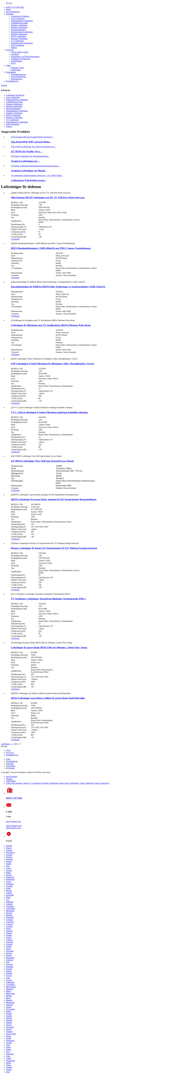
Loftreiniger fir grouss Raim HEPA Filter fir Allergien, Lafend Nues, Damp (49, 647)
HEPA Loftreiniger (18, 36)
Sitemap (9, 779)
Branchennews (17, 79)
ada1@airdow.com (13, 821)
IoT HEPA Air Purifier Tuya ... (26, 151)
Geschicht (15, 54)
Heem (8, 9)
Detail (17, 239)
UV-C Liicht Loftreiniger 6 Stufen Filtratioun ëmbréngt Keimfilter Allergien (49, 412)
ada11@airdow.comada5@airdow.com (14, 827)
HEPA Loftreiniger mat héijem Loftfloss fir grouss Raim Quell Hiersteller (48, 698)
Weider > (7, 744)
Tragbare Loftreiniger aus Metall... (28, 170)
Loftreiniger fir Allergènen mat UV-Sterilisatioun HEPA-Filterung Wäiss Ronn (51, 325)
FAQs (13, 63)
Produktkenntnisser (18, 74)
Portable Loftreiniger (19, 34)
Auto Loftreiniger (18, 18)
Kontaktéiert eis (12, 81)
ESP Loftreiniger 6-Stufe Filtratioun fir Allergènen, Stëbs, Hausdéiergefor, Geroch (52, 363)
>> (12, 744)
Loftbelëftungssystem (19, 23)
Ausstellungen (16, 61)
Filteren (14, 48)
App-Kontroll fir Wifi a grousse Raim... (31, 141)
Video (8, 65)
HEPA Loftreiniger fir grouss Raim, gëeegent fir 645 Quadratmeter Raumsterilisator (54, 499)
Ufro (13, 239)
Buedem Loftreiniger (19, 27)
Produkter (10, 14)
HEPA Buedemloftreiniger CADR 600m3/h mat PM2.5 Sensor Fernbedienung (50, 248)
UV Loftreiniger (17, 41)
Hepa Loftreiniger (102, 783)
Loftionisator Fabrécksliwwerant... (28, 180)
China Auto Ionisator (14, 783)
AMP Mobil (10, 781)
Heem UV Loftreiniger (32, 783)
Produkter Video (17, 68)
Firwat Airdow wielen (19, 52)
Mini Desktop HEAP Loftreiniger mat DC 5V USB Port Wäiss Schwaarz (48, 197)
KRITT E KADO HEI (15, 7)
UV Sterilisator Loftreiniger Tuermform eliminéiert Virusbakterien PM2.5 (48, 598)
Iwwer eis (10, 50)
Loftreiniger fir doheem (20, 16)
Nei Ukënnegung (13, 12)
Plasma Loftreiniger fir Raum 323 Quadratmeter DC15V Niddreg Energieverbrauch (54, 548)
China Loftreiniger (87, 783)
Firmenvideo (16, 70)
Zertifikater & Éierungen (20, 59)
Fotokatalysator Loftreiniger (22, 43)
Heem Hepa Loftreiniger (69, 783)
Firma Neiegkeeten (18, 77)
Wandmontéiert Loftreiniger (22, 32)
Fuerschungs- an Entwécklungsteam (25, 56)
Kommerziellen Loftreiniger (22, 21)
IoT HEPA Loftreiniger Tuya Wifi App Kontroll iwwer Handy (42, 461)
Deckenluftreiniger (18, 30)
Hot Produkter (11, 776)
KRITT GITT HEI (14, 798)
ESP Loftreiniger (17, 45)
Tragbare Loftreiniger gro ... (25, 161)
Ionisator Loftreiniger (19, 39)
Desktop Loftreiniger (19, 25)
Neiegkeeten (11, 72)
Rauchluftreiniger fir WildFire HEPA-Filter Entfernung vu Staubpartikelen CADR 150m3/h (58, 286)
